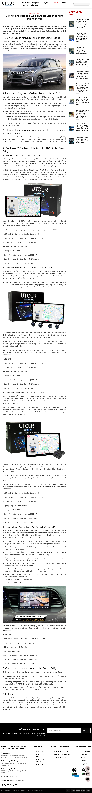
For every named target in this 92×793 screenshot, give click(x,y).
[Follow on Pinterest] (13, 785)
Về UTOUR (26, 3)
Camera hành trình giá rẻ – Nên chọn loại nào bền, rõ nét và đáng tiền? (82, 140)
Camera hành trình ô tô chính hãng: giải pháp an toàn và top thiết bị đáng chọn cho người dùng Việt (82, 75)
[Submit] (88, 4)
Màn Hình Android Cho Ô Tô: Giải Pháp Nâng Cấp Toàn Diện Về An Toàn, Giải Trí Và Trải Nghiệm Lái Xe (82, 128)
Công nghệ (32, 13)
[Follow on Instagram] (5, 785)
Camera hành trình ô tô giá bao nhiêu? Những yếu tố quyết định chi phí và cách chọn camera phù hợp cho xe (82, 23)
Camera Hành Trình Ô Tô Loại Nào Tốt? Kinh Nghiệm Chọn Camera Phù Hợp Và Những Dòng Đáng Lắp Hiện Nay (82, 88)
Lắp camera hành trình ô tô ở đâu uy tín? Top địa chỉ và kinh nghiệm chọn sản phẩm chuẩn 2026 (81, 37)
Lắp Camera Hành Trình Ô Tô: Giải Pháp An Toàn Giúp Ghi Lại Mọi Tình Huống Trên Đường (82, 101)
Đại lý (64, 3)
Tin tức (55, 3)
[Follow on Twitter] (8, 785)
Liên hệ (25, 5)
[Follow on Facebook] (3, 785)
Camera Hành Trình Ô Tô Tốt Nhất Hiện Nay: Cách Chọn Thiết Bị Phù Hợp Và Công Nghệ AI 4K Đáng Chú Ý (82, 114)
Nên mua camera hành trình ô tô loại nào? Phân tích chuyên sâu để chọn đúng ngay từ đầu (82, 50)
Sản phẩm (36, 3)
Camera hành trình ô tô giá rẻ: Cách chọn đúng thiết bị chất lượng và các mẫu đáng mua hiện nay (82, 63)
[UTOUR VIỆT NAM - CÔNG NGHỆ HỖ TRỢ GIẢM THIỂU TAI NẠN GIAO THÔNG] (10, 4)
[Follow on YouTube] (16, 785)
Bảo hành (34, 5)
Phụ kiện (46, 3)
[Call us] (11, 785)
